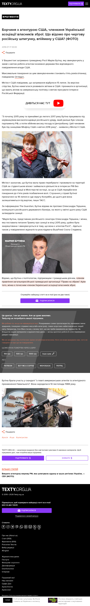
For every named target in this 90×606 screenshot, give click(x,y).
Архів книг (6, 590)
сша (12, 437)
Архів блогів (7, 587)
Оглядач (19, 77)
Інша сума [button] (46, 354)
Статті (4, 538)
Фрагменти (6, 541)
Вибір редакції (8, 547)
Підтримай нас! (8, 578)
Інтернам (5, 572)
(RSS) (9, 538)
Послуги (5, 560)
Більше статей (10, 469)
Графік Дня (6, 584)
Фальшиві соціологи (10, 562)
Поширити (10, 52)
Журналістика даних (10, 556)
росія (5, 437)
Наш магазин (7, 581)
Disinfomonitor (8, 569)
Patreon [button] (8, 366)
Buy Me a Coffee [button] (26, 366)
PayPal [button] (59, 366)
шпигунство (22, 437)
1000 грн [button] (33, 354)
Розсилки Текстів (9, 544)
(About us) (13, 535)
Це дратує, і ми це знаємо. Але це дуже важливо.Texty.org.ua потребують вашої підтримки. (26, 317)
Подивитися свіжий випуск (26, 516)
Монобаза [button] (45, 366)
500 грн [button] (19, 354)
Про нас (5, 535)
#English (5, 550)
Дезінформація (8, 565)
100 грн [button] (7, 354)
